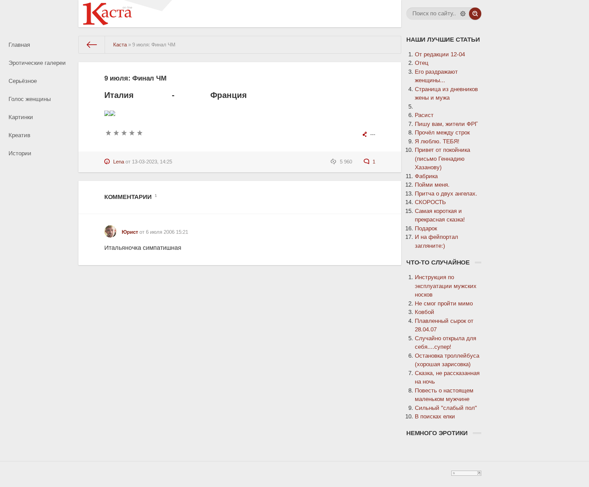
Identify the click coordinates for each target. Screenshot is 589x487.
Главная (19, 45)
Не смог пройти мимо (444, 303)
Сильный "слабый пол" (446, 408)
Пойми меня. (432, 185)
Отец (421, 63)
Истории (20, 153)
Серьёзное (23, 81)
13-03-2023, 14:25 (152, 161)
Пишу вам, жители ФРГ (446, 124)
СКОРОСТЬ (430, 202)
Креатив (19, 135)
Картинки (21, 117)
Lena (118, 161)
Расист (424, 115)
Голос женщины (30, 99)
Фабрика (426, 176)
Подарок (426, 228)
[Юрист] (110, 229)
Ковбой (424, 312)
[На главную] (92, 44)
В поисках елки (435, 416)
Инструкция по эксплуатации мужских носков (446, 286)
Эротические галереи (37, 63)
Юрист (130, 232)
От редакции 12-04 (440, 54)
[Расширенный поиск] (463, 14)
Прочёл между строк (442, 132)
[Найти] (475, 14)
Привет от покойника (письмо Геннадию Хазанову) (442, 159)
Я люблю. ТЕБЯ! (437, 141)
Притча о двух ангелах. (446, 193)
